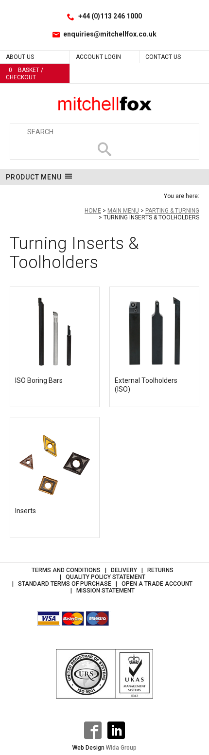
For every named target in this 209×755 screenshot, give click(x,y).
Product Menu (34, 177)
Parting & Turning (172, 210)
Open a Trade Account (157, 583)
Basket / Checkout (24, 74)
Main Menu (123, 210)
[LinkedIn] (116, 730)
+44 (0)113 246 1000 (110, 16)
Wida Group (121, 747)
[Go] (104, 149)
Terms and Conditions (66, 570)
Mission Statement (105, 590)
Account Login (98, 57)
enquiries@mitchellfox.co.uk (110, 34)
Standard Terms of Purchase (64, 583)
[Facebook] (93, 730)
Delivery (124, 570)
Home (93, 210)
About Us (20, 57)
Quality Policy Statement (105, 577)
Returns (160, 570)
